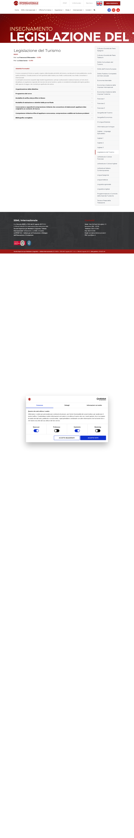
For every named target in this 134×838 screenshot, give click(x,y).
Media (67, 10)
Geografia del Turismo (104, 113)
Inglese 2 (100, 143)
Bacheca (89, 3)
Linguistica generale (104, 184)
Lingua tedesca (102, 180)
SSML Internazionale (28, 10)
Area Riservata (112, 3)
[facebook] (109, 10)
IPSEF (65, 3)
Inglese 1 (100, 138)
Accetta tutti (93, 438)
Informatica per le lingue (105, 127)
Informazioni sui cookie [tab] (94, 405)
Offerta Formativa (45, 10)
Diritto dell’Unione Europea (106, 69)
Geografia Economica (104, 117)
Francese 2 (101, 103)
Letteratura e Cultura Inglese (107, 163)
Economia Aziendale (104, 80)
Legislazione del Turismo (105, 152)
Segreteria (58, 10)
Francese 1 (101, 99)
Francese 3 (101, 108)
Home (17, 10)
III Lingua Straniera (103, 122)
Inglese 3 (100, 147)
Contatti (88, 10)
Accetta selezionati (67, 438)
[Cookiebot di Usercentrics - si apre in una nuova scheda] (98, 399)
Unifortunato (76, 3)
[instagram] (113, 10)
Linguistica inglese (103, 189)
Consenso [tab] (39, 405)
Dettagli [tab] (67, 405)
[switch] (56, 430)
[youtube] (118, 10)
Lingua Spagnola (103, 175)
